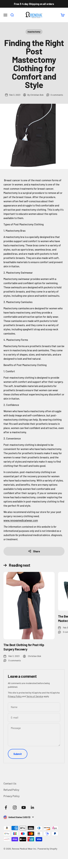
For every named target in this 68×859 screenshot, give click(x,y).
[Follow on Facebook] (5, 807)
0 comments (57, 94)
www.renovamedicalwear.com (20, 520)
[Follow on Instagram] (14, 807)
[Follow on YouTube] (23, 807)
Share (36, 551)
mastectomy (34, 31)
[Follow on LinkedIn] (32, 807)
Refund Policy (11, 789)
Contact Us (9, 783)
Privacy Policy (15, 696)
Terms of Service (34, 696)
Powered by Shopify (47, 848)
